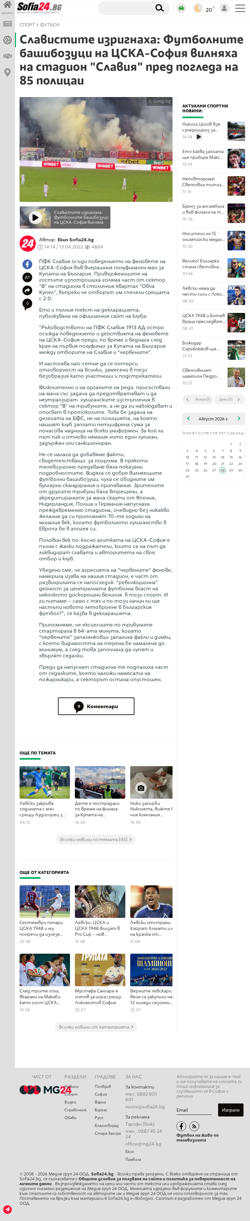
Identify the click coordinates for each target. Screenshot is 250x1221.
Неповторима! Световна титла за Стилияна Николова (201, 182)
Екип (129, 1151)
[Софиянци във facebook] (181, 1126)
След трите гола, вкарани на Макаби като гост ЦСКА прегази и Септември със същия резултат (40, 997)
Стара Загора (108, 1133)
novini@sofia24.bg (145, 1107)
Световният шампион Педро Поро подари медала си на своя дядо (204, 373)
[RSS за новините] (194, 1126)
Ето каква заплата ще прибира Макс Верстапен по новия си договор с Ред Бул (203, 154)
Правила (133, 1159)
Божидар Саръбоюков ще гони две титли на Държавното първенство (203, 346)
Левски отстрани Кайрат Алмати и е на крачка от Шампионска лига (152, 928)
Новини (71, 1086)
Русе (99, 1118)
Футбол (50, 25)
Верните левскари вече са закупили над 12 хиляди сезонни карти (152, 997)
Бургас (101, 1110)
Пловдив (103, 1086)
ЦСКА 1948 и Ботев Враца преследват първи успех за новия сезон (203, 318)
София (101, 1094)
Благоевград (106, 1125)
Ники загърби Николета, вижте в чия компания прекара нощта (152, 809)
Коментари (98, 706)
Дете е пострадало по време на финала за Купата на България (97, 809)
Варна (100, 1102)
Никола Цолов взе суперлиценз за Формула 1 (201, 127)
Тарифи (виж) (140, 1124)
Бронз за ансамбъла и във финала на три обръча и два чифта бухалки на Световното (204, 209)
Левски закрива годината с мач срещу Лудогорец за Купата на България (42, 809)
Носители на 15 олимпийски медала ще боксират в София (203, 236)
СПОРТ (27, 25)
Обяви (70, 1118)
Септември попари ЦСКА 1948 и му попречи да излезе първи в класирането (43, 928)
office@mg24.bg (143, 1144)
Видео (70, 1102)
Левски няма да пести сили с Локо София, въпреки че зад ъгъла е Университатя (202, 291)
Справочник (75, 1110)
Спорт (70, 1094)
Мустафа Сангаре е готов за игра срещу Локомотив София (98, 996)
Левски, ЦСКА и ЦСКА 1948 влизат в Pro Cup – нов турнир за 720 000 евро (97, 928)
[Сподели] (27, 290)
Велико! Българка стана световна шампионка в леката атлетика (202, 264)
